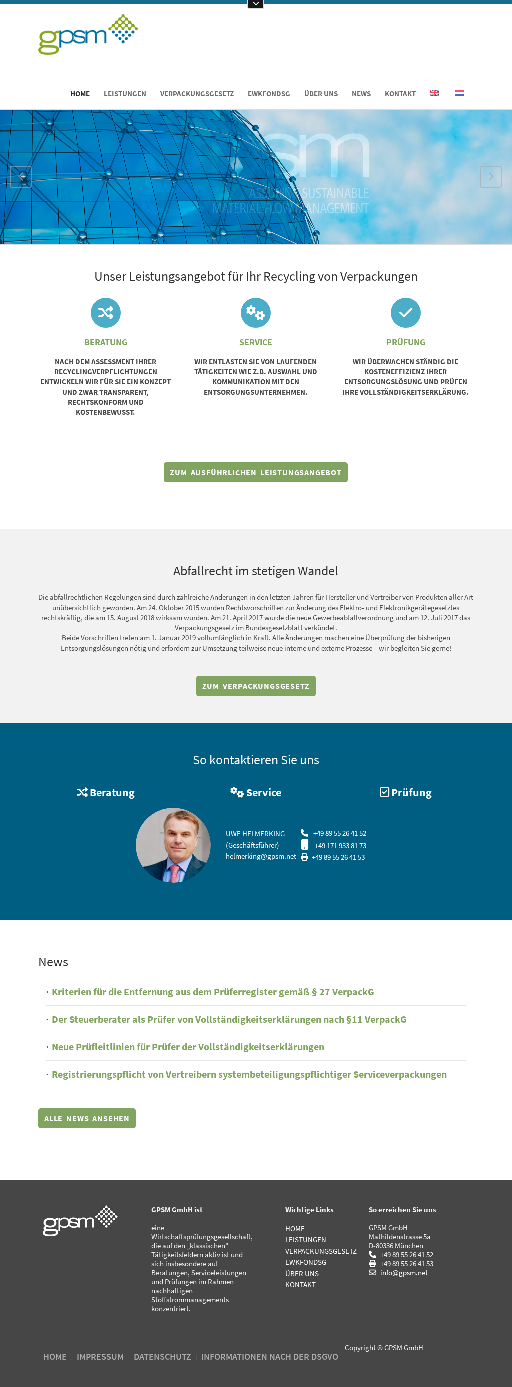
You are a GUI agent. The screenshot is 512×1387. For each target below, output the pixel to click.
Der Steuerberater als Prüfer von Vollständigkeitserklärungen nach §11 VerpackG (229, 1019)
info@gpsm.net (403, 1272)
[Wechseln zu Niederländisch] (461, 93)
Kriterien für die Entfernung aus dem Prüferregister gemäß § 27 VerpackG (213, 991)
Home (80, 93)
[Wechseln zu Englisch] (435, 93)
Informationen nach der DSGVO (270, 1356)
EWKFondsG (269, 93)
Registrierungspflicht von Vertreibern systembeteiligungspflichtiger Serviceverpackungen (249, 1074)
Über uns (302, 1273)
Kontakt (400, 93)
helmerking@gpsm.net (261, 856)
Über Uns (321, 93)
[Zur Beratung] (106, 313)
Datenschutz (163, 1356)
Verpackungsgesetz (197, 93)
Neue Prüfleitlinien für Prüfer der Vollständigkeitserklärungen (188, 1046)
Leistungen (125, 93)
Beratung (106, 342)
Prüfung (406, 342)
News (361, 93)
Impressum (100, 1356)
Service (256, 342)
